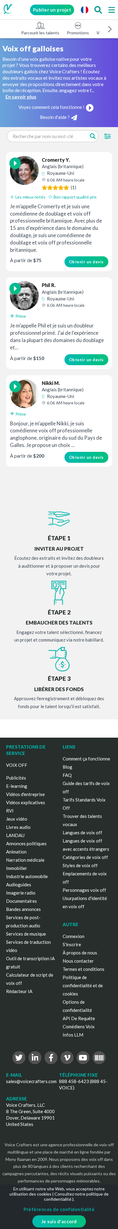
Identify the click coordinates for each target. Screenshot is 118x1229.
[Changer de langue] (84, 9)
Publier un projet (52, 9)
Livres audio (18, 827)
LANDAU (15, 835)
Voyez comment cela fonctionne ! (51, 107)
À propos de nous (80, 952)
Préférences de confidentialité (59, 1209)
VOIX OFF (16, 765)
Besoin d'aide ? (55, 117)
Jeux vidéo (16, 819)
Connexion (73, 936)
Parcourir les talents (40, 32)
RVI (10, 810)
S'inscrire (72, 944)
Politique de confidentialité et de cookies (83, 985)
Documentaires (21, 901)
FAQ (67, 775)
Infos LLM (73, 1034)
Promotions (78, 32)
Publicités (16, 778)
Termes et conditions (83, 969)
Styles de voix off (80, 865)
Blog (67, 767)
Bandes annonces (23, 909)
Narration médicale (25, 860)
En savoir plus (20, 96)
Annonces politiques (26, 843)
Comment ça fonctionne (86, 758)
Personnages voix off (84, 890)
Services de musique (26, 933)
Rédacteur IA (19, 991)
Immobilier (16, 868)
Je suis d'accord (59, 1221)
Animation (16, 851)
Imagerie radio (20, 892)
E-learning (16, 786)
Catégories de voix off (85, 857)
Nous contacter (78, 961)
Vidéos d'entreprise (25, 794)
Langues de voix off (82, 832)
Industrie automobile (27, 876)
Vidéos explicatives (25, 802)
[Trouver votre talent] (98, 9)
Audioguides (18, 884)
